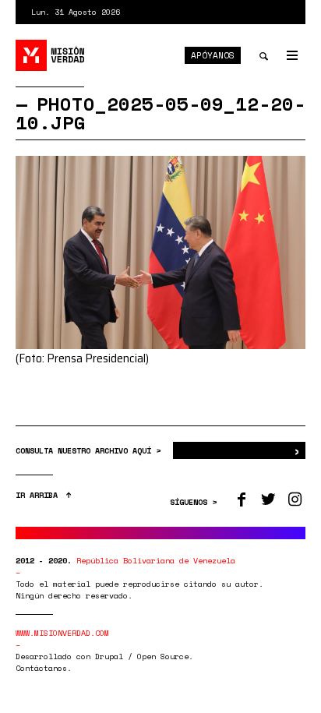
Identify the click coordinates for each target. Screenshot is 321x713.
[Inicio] (51, 55)
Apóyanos (213, 55)
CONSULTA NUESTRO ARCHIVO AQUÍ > (90, 451)
